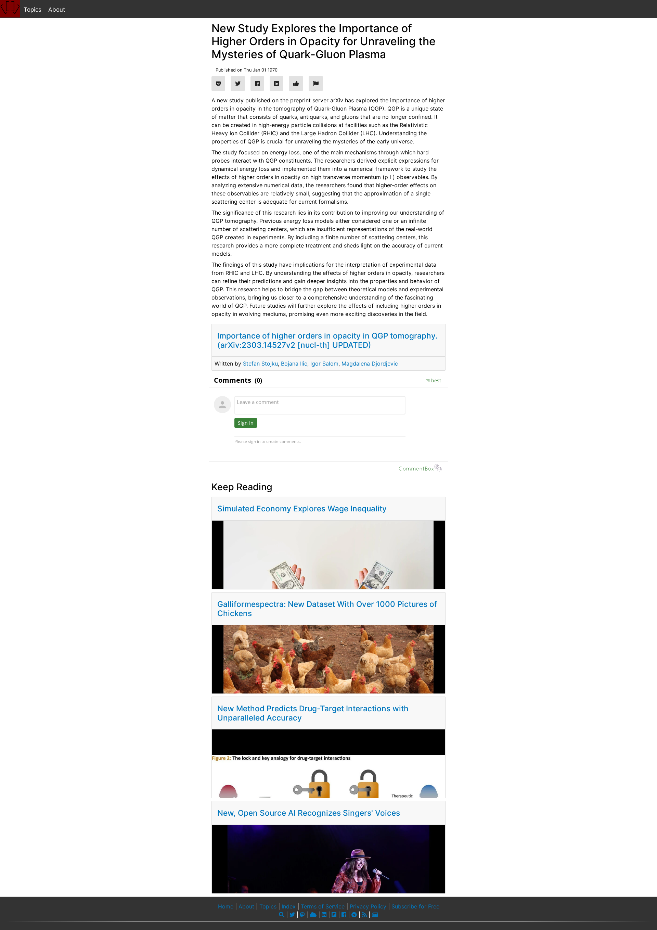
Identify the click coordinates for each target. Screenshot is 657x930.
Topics (32, 9)
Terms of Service (323, 906)
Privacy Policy (368, 906)
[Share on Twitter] (238, 83)
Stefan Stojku (260, 363)
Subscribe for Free (415, 906)
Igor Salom (324, 363)
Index (289, 906)
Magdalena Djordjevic (370, 363)
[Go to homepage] (10, 8)
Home (225, 906)
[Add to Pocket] (218, 83)
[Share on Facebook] (257, 83)
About (56, 9)
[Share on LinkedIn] (276, 83)
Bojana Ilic (294, 363)
